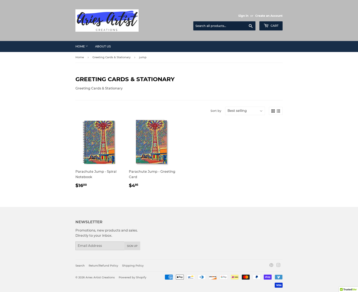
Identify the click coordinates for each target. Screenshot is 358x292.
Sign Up (132, 245)
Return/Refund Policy (103, 265)
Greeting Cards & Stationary (111, 57)
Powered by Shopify (132, 277)
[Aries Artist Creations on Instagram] (278, 266)
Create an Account (269, 15)
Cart (274, 26)
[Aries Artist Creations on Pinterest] (271, 266)
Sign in (243, 15)
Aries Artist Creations (100, 277)
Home (80, 46)
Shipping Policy (133, 265)
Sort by (215, 111)
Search (80, 265)
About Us (103, 46)
